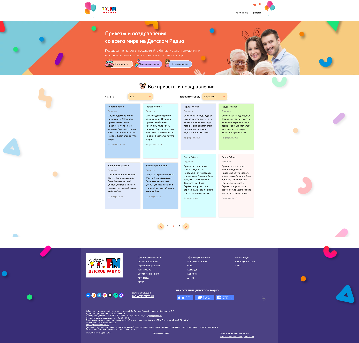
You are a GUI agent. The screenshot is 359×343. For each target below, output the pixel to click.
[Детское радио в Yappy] (115, 295)
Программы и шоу (197, 261)
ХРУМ (141, 282)
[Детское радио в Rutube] (110, 295)
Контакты (192, 273)
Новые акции (242, 257)
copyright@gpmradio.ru (207, 327)
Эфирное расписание (198, 257)
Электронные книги (148, 273)
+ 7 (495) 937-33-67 (121, 318)
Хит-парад (143, 278)
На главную (242, 12)
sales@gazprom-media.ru (104, 322)
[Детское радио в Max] (121, 295)
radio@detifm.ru (143, 296)
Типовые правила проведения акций (237, 336)
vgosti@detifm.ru (154, 316)
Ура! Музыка (144, 269)
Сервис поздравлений (149, 265)
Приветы (256, 12)
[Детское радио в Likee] (105, 295)
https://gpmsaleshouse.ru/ (97, 325)
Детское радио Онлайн (150, 257)
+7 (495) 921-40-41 (180, 320)
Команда (192, 269)
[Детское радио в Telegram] (99, 295)
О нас (190, 265)
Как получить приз (245, 261)
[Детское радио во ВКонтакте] (88, 295)
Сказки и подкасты (148, 261)
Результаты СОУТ (161, 333)
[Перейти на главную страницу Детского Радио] (109, 10)
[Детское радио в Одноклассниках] (94, 295)
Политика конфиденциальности (234, 333)
